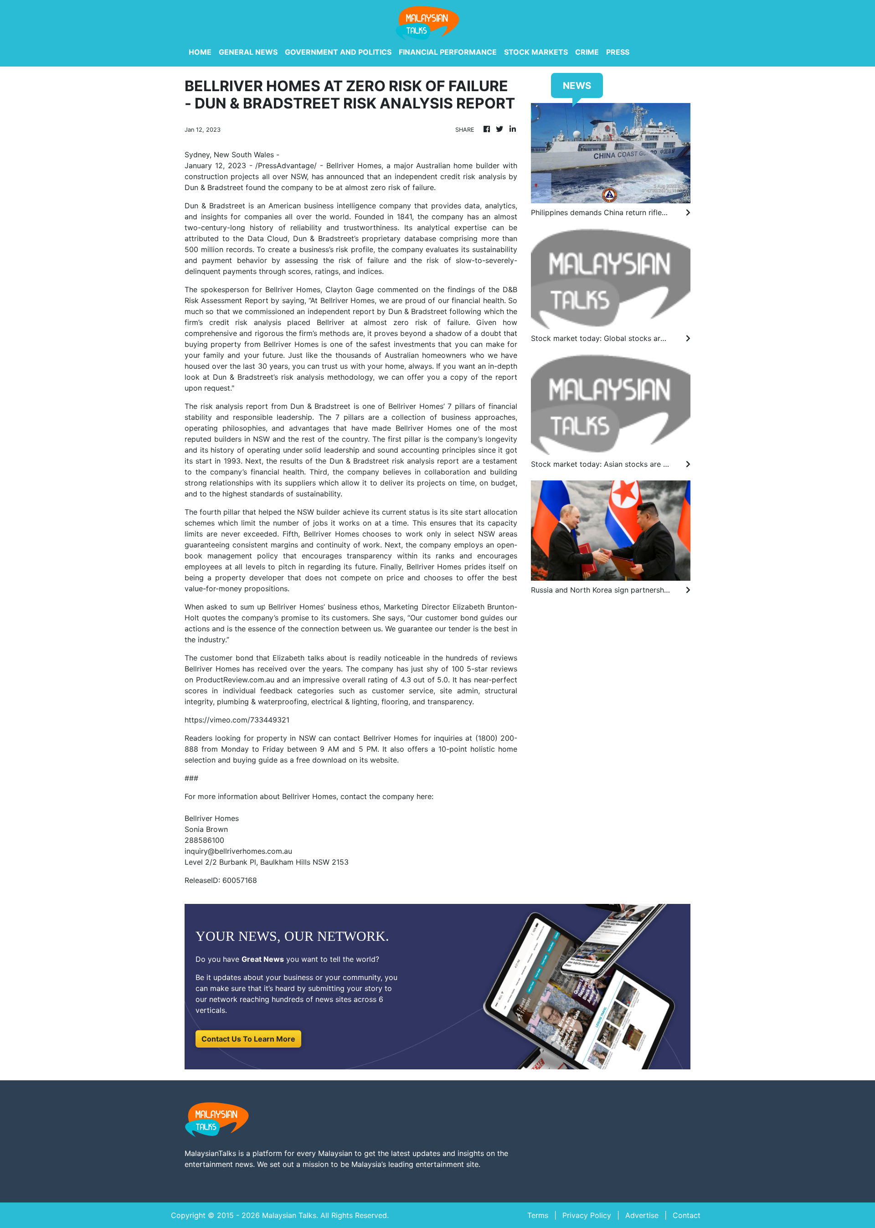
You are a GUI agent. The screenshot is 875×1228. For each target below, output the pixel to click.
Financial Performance (448, 52)
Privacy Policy (586, 1215)
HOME (200, 52)
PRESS (617, 52)
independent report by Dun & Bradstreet (377, 311)
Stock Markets (536, 52)
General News (248, 52)
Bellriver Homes (353, 165)
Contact (686, 1215)
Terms (537, 1215)
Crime (587, 52)
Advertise (642, 1215)
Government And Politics (338, 52)
